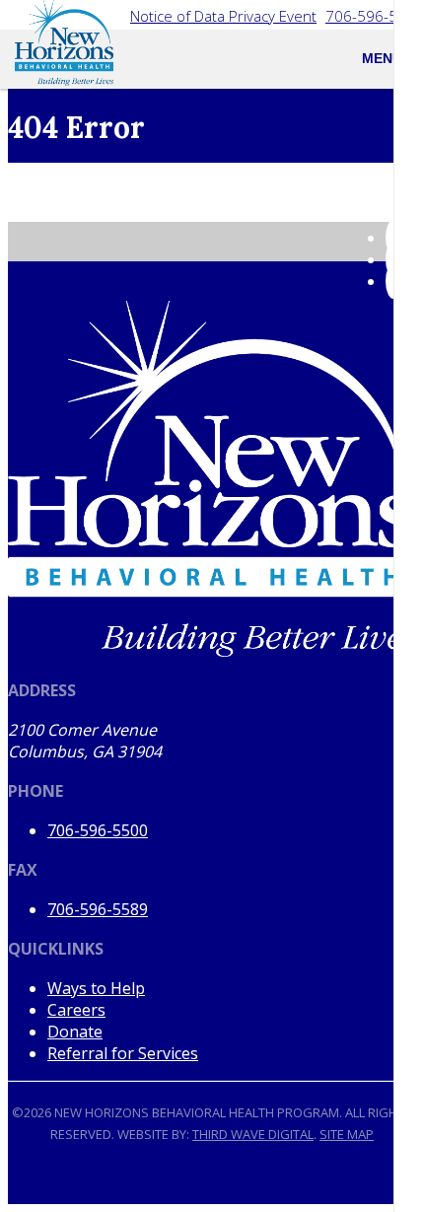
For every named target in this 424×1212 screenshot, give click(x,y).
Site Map (346, 1134)
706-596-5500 (374, 16)
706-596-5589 (97, 909)
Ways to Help (96, 988)
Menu (382, 58)
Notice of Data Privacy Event (223, 16)
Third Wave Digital (253, 1134)
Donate (75, 1031)
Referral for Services (122, 1053)
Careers (76, 1010)
